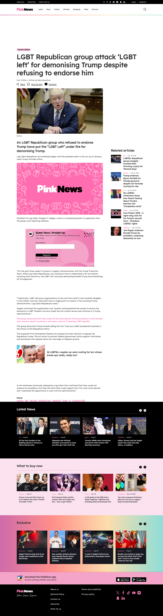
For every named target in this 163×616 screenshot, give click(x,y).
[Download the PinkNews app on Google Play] (139, 579)
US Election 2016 (78, 400)
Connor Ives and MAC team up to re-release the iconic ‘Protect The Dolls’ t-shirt (31, 499)
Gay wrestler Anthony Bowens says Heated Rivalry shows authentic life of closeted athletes (64, 557)
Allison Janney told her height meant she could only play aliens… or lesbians (130, 442)
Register (142, 2)
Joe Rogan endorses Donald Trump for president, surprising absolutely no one (133, 234)
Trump (65, 400)
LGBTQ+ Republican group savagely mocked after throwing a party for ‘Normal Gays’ (133, 163)
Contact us (55, 599)
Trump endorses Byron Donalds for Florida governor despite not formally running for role (133, 181)
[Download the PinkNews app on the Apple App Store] (123, 579)
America (20, 400)
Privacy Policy (44, 261)
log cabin (33, 400)
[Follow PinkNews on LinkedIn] (124, 2)
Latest (40, 9)
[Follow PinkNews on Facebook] (123, 593)
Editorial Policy (57, 594)
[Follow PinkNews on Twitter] (117, 593)
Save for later (36, 84)
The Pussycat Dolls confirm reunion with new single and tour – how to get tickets (63, 499)
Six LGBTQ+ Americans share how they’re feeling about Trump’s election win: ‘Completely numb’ (132, 200)
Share (22, 84)
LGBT (26, 400)
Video (86, 9)
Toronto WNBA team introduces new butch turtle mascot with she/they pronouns (98, 442)
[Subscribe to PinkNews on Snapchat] (117, 598)
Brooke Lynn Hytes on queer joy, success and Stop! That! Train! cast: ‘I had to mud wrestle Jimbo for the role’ (131, 557)
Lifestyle (66, 9)
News (48, 9)
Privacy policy (88, 594)
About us (54, 589)
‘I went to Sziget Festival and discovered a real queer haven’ (97, 555)
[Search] (145, 9)
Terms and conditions (91, 589)
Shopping (76, 9)
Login (133, 2)
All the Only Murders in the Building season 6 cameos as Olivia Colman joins (30, 442)
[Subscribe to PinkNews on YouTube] (133, 593)
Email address (43, 243)
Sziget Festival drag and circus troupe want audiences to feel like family (31, 556)
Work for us (55, 609)
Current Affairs (24, 50)
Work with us (44, 2)
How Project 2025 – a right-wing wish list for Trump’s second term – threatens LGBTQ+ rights (133, 218)
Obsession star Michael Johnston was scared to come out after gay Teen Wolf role (64, 442)
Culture (57, 9)
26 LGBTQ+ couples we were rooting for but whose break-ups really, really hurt (74, 354)
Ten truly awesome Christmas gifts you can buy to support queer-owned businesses (130, 499)
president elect (45, 400)
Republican (56, 400)
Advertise (31, 2)
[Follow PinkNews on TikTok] (128, 593)
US (70, 400)
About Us (20, 2)
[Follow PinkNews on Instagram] (139, 593)
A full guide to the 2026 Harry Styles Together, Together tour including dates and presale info (98, 499)
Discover (95, 9)
